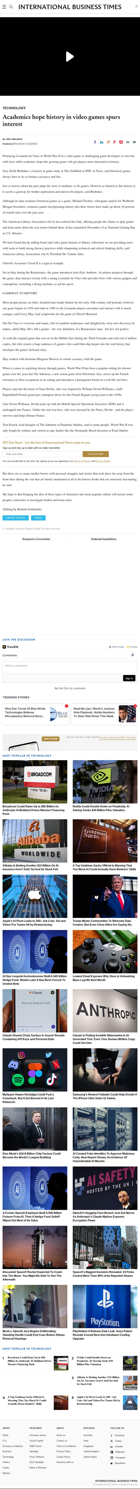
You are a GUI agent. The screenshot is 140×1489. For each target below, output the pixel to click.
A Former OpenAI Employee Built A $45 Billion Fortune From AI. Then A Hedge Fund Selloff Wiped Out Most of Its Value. (32, 1216)
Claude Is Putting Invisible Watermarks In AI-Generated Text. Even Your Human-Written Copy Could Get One (104, 1039)
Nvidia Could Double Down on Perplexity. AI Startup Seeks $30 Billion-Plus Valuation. (95, 1361)
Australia (87, 1435)
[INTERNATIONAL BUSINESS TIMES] (70, 7)
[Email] (128, 142)
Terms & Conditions (66, 1446)
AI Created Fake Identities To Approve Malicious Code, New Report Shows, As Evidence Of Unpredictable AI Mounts (104, 1157)
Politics (6, 1462)
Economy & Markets (13, 1446)
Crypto (6, 1467)
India (85, 1440)
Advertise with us (65, 1462)
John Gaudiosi (14, 139)
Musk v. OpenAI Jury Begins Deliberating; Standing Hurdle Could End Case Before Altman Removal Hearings (34, 1335)
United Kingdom (91, 1451)
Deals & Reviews (38, 1467)
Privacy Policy (103, 461)
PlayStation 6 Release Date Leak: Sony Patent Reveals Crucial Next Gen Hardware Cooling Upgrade (102, 1335)
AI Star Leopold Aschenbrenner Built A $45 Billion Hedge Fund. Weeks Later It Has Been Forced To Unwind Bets (35, 980)
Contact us (62, 1440)
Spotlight (34, 1451)
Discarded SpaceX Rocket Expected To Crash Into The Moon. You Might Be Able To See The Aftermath (32, 1276)
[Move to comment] (134, 142)
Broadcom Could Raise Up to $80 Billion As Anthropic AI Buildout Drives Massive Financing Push (34, 810)
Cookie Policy (63, 1457)
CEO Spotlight (37, 1462)
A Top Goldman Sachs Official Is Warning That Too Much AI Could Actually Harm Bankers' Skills (27, 1400)
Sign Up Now (51, 739)
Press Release (37, 1457)
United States (90, 1457)
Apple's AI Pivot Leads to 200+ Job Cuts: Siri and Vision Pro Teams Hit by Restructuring (98, 1400)
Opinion (6, 1473)
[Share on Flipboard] (115, 142)
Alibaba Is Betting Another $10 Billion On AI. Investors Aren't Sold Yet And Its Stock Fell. (98, 1380)
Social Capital (36, 1440)
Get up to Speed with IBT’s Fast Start (117, 737)
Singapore (88, 1446)
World (5, 1435)
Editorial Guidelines (103, 539)
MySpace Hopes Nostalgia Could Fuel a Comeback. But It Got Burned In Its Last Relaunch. (28, 1098)
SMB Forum (35, 1446)
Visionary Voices (38, 1435)
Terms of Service (82, 461)
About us (61, 1435)
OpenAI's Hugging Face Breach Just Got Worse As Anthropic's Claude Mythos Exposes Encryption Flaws (103, 1216)
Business (7, 1451)
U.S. (5, 1440)
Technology (8, 1457)
